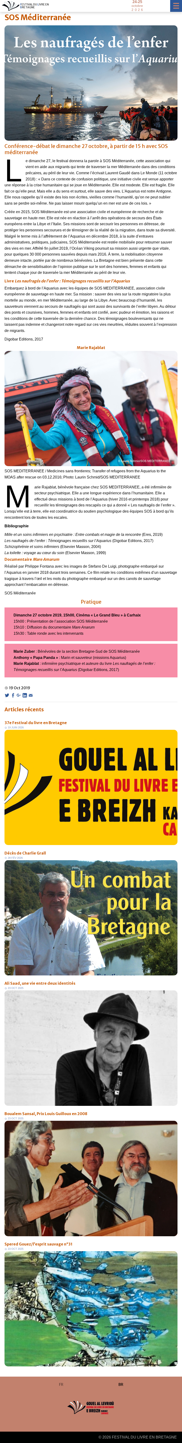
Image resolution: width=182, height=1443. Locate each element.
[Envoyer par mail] (30, 695)
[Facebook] (12, 695)
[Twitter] (7, 695)
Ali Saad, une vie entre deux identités (40, 983)
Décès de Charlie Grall (25, 853)
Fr (61, 1384)
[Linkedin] (24, 695)
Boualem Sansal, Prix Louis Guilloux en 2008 (46, 1113)
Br (120, 1384)
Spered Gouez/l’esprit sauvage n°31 (39, 1244)
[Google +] (18, 695)
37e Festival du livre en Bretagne (36, 722)
